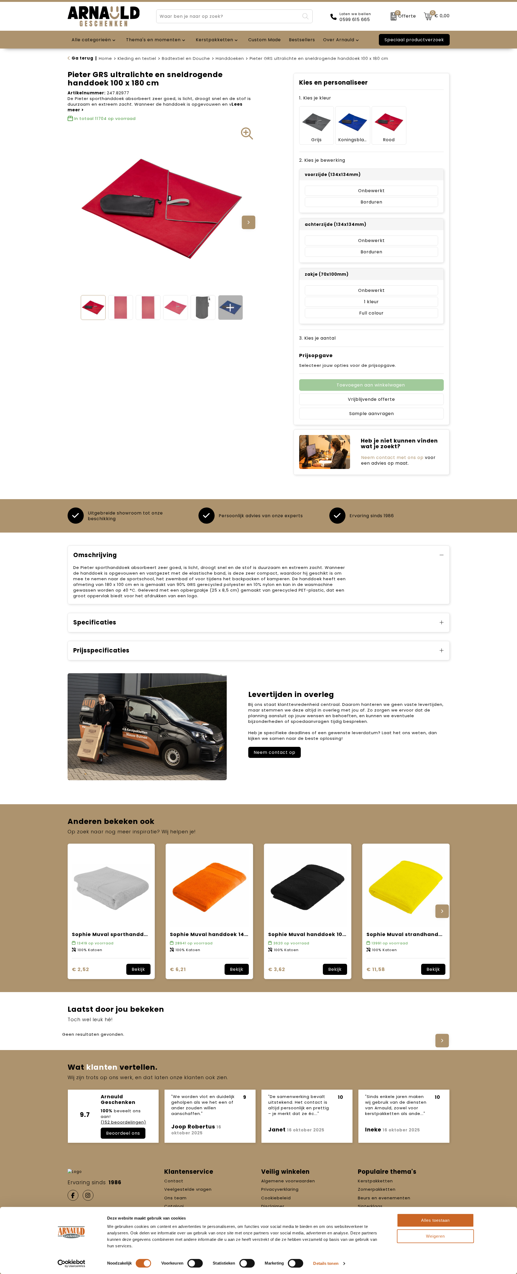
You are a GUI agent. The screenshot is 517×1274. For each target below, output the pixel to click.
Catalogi (174, 1206)
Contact (173, 1181)
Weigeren (435, 1236)
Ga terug (82, 58)
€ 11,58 (375, 969)
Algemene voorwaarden (288, 1181)
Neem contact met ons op (392, 457)
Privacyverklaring (280, 1189)
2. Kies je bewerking (322, 160)
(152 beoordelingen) (123, 1122)
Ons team (175, 1198)
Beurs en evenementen (384, 1198)
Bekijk (138, 969)
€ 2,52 (80, 969)
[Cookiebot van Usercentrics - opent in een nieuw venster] (71, 1263)
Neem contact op (274, 752)
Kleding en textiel (137, 58)
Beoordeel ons (123, 1133)
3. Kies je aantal (317, 338)
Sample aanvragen (371, 413)
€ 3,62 (276, 969)
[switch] (195, 1263)
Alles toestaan (435, 1220)
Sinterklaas (370, 1206)
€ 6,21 (178, 969)
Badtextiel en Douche (186, 58)
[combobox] (228, 16)
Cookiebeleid (276, 1198)
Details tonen (325, 1263)
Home (105, 58)
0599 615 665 (355, 20)
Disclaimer (272, 1206)
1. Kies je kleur (315, 98)
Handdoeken (230, 58)
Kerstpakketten (375, 1181)
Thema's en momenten (153, 40)
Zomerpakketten (377, 1189)
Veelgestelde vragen (188, 1189)
